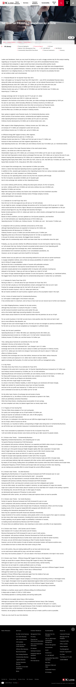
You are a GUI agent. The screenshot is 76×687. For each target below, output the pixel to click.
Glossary (62, 50)
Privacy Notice (12, 679)
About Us (54, 2)
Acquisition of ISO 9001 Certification (22, 667)
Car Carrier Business (21, 636)
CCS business (19, 642)
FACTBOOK (59, 48)
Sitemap (37, 679)
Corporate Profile (64, 641)
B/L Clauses (30, 679)
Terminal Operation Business (21, 663)
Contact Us (73, 1)
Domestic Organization (65, 651)
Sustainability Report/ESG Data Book (28, 50)
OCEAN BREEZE (64, 659)
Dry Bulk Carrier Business (22, 634)
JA (69, 37)
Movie (17, 671)
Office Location (64, 643)
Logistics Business (20, 659)
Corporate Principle (65, 634)
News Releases (17, 2)
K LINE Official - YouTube (11, 682)
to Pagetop (73, 629)
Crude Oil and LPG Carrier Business (21, 645)
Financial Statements (49, 50)
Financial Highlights (23, 46)
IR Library (20, 42)
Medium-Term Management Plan (26, 48)
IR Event (50, 46)
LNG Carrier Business (21, 639)
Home (4, 42)
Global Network (64, 646)
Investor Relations (11, 42)
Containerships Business (22, 657)
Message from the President (64, 637)
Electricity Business (21, 651)
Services (25, 3)
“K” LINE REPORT (45, 48)
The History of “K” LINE (66, 657)
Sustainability (45, 3)
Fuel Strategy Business (22, 654)
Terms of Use (21, 679)
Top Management (64, 649)
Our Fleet (62, 654)
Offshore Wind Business (22, 649)
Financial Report (27, 42)
